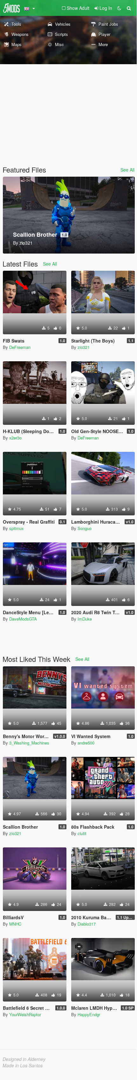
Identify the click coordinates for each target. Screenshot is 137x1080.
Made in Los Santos (23, 1065)
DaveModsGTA (23, 619)
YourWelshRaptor (25, 1014)
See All (127, 169)
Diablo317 (87, 924)
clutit (82, 833)
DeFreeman (20, 347)
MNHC (15, 924)
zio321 (84, 347)
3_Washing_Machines (29, 743)
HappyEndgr (89, 1014)
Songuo (85, 528)
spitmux (16, 528)
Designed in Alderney (24, 1059)
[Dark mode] (119, 8)
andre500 (86, 743)
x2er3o (15, 438)
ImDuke (85, 619)
